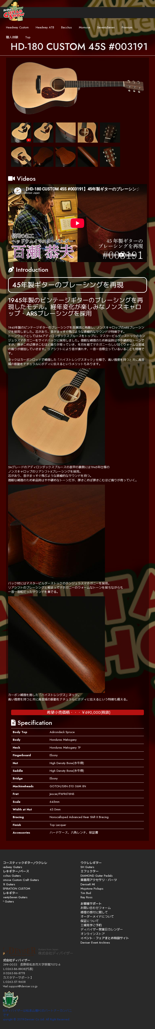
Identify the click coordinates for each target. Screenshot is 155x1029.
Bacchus (66, 27)
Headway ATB (45, 27)
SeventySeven (106, 27)
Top (27, 37)
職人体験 (12, 37)
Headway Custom (17, 27)
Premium (127, 27)
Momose (84, 27)
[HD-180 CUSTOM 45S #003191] (77, 88)
